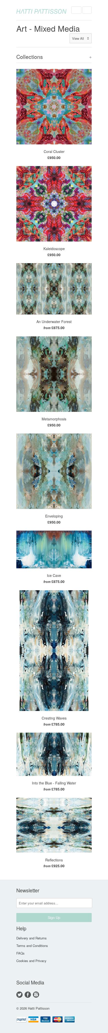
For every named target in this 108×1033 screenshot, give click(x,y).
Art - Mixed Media (48, 28)
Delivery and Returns (31, 938)
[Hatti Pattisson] (41, 10)
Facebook (28, 994)
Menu (76, 10)
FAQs (20, 953)
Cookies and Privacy (31, 960)
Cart (87, 10)
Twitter (19, 994)
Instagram (36, 994)
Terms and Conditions (32, 945)
